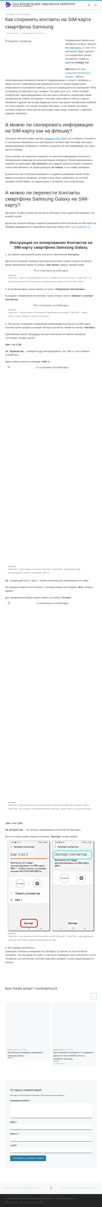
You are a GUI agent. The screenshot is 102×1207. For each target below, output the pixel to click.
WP (16, 1202)
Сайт (13, 1145)
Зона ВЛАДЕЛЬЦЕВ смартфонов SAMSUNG (32, 1198)
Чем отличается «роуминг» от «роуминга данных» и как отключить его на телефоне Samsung (73, 1055)
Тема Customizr (37, 1202)
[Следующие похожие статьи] (94, 996)
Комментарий (20, 1101)
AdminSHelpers (13, 33)
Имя (14, 1122)
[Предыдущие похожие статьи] (87, 996)
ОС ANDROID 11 (80, 227)
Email (15, 1134)
